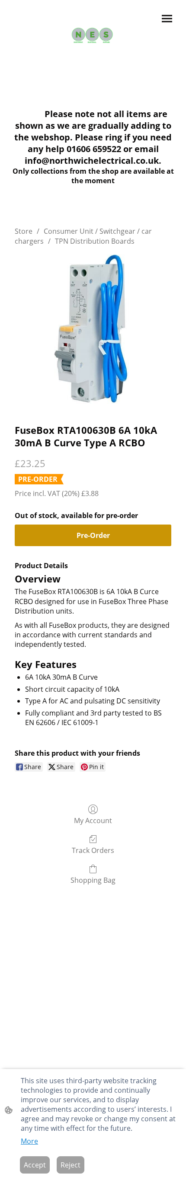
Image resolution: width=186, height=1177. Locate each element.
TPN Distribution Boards (95, 241)
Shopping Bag (93, 879)
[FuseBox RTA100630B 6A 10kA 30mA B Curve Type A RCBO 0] (93, 332)
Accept (35, 1165)
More (29, 1141)
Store (23, 231)
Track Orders (93, 850)
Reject (70, 1165)
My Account (93, 820)
